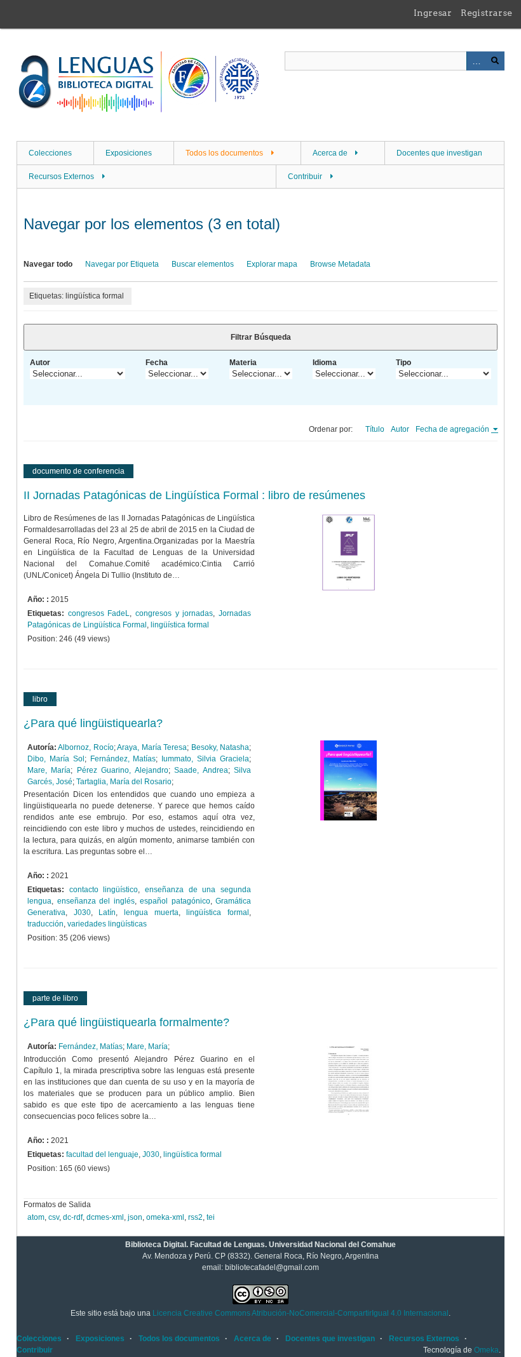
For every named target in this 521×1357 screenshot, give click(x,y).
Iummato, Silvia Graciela (205, 758)
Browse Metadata (340, 264)
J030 (82, 912)
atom (35, 1217)
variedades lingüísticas (107, 923)
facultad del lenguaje (102, 1154)
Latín (107, 912)
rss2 (195, 1217)
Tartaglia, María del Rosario (124, 781)
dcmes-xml (105, 1217)
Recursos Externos (61, 176)
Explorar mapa (272, 264)
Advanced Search (475, 60)
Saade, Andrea (200, 770)
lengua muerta (151, 912)
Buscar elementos (203, 264)
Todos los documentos (224, 153)
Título (374, 429)
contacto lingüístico (104, 889)
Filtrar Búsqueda (261, 337)
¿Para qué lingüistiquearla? (93, 723)
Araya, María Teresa (152, 747)
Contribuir (305, 176)
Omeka (486, 1350)
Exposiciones (128, 153)
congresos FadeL (99, 613)
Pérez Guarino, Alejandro (122, 770)
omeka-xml (165, 1217)
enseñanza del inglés (96, 901)
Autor (40, 362)
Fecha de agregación (453, 429)
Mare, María (49, 770)
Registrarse (486, 13)
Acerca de (330, 153)
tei (210, 1217)
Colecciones (50, 153)
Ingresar (433, 13)
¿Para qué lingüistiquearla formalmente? (126, 1022)
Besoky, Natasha (220, 747)
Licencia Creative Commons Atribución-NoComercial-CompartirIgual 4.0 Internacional (300, 1313)
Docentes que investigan (439, 153)
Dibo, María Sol (56, 758)
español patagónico (175, 901)
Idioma (325, 362)
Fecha (156, 362)
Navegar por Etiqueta (122, 264)
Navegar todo (48, 264)
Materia (243, 362)
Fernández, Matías (123, 758)
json (135, 1217)
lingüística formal (180, 624)
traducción (45, 923)
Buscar (494, 60)
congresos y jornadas (174, 613)
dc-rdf (73, 1217)
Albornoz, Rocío (85, 747)
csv (53, 1217)
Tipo (403, 362)
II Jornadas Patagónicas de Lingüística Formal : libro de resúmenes (194, 495)
